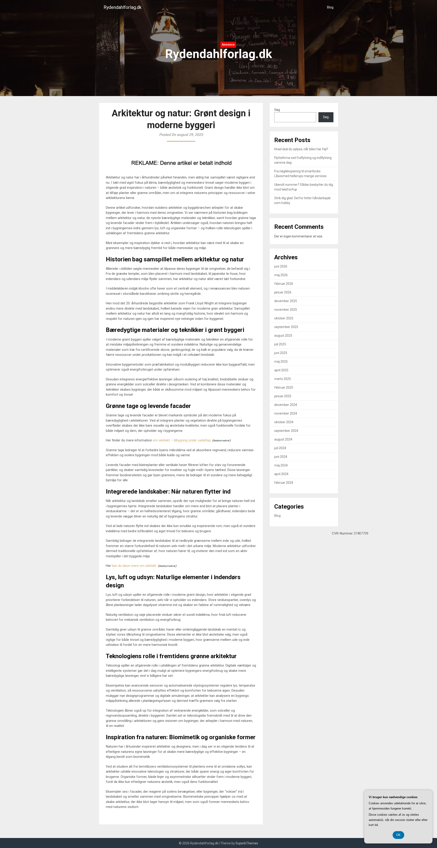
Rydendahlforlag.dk (123, 7)
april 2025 (281, 370)
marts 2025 (282, 379)
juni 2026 (280, 266)
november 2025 (285, 309)
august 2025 (283, 335)
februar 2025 (283, 387)
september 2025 (286, 327)
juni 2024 (280, 456)
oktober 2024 (283, 422)
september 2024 (286, 431)
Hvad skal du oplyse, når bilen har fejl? (301, 149)
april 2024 (281, 474)
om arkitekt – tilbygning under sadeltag (182, 440)
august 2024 (283, 439)
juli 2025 (280, 344)
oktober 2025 (283, 318)
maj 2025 (281, 361)
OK (398, 835)
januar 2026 (282, 292)
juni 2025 (280, 353)
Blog (330, 7)
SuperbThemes (247, 843)
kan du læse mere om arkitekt (134, 566)
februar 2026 (283, 283)
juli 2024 (280, 448)
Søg (277, 110)
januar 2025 (282, 396)
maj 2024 (281, 465)
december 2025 (285, 301)
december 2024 (285, 405)
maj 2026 (281, 275)
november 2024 (285, 413)
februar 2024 (283, 482)
